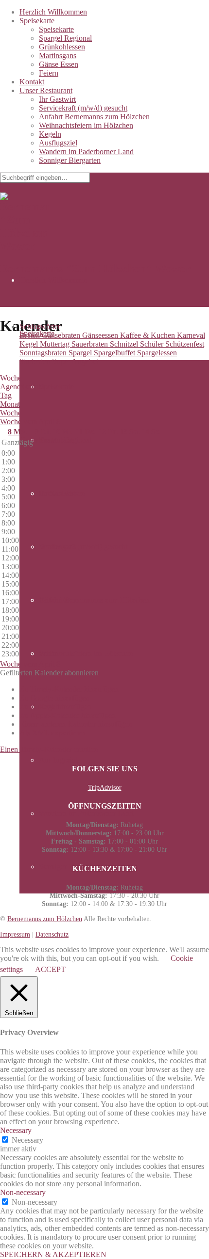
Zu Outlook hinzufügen (55, 706)
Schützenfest (184, 344)
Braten (30, 335)
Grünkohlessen (62, 47)
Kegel (29, 344)
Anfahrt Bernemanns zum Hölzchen (94, 116)
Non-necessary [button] (23, 1192)
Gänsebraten (62, 335)
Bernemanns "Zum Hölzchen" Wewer (95, 268)
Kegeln (50, 134)
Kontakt (31, 82)
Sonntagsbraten (44, 353)
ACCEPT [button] (50, 969)
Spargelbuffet (115, 353)
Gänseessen (101, 335)
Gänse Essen (58, 64)
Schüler (152, 344)
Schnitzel (125, 344)
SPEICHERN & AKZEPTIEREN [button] (53, 1254)
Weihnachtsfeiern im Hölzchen (86, 125)
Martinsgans (57, 55)
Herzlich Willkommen (53, 12)
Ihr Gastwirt (57, 99)
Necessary (27, 1140)
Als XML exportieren (52, 733)
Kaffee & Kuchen (148, 335)
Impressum (15, 934)
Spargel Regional (65, 38)
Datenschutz (52, 934)
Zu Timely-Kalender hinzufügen (69, 689)
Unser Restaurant (45, 90)
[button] (49, 673)
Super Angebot (75, 361)
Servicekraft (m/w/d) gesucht (83, 108)
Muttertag (55, 344)
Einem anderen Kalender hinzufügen (75, 724)
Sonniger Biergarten (70, 160)
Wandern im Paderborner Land (86, 151)
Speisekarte (36, 20)
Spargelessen (157, 353)
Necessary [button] (16, 1130)
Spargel (81, 353)
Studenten (35, 361)
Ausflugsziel (58, 143)
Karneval (191, 335)
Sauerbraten (90, 344)
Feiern (48, 73)
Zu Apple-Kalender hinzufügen (67, 715)
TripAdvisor (105, 787)
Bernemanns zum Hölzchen (44, 919)
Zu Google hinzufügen (54, 698)
